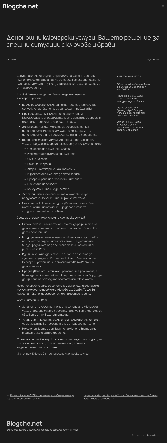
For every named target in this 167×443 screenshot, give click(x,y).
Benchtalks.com (153, 435)
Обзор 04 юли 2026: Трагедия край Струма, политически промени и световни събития (131, 111)
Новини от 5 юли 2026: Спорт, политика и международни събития (130, 98)
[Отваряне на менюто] (162, 6)
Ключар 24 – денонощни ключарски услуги (60, 354)
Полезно (12, 59)
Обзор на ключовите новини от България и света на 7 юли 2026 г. (133, 87)
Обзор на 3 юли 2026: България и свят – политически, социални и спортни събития (131, 125)
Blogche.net (20, 6)
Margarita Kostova (153, 59)
